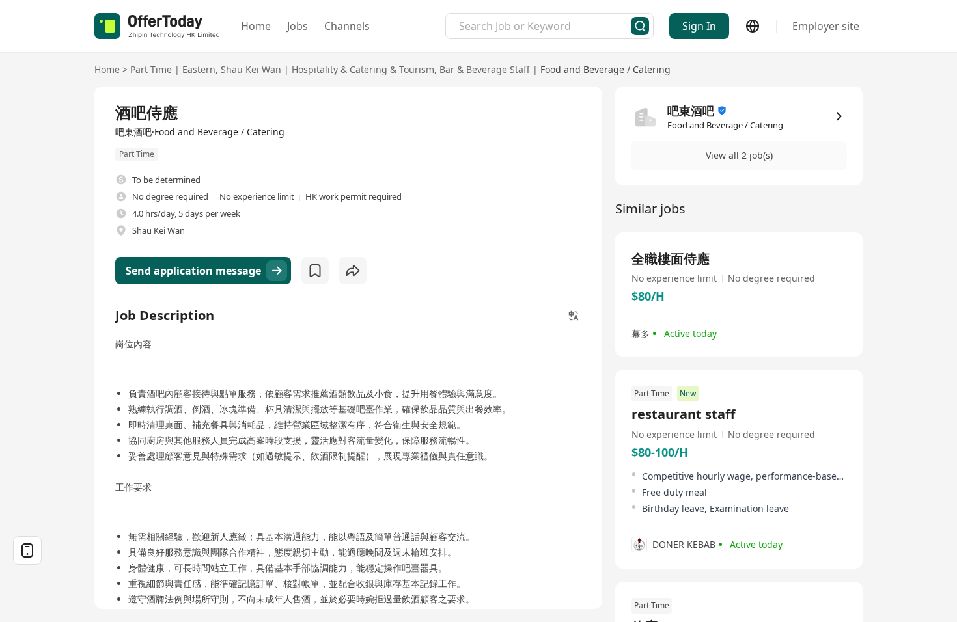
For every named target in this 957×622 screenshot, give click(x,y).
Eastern (198, 69)
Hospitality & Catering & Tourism (363, 69)
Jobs (297, 26)
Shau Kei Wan (251, 69)
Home (256, 26)
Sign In (699, 26)
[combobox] (545, 26)
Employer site (825, 26)
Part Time (151, 69)
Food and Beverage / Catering (605, 69)
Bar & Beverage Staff (484, 69)
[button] (739, 155)
